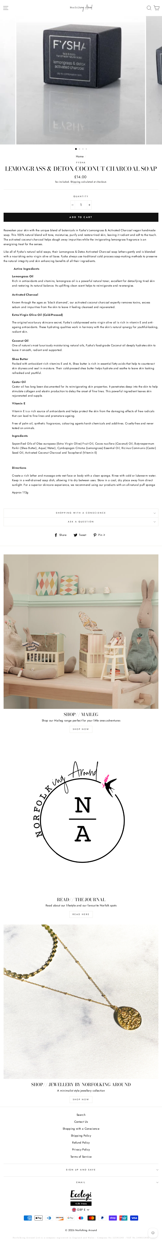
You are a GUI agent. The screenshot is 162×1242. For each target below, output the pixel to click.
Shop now (81, 1099)
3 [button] (83, 149)
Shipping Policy (81, 1135)
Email (81, 1182)
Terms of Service (81, 1156)
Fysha (81, 162)
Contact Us (81, 1122)
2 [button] (80, 149)
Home (80, 156)
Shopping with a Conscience (81, 512)
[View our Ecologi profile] (81, 1198)
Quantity (81, 196)
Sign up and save (81, 1169)
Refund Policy (81, 1142)
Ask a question (81, 521)
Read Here (81, 914)
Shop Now (81, 729)
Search (81, 1115)
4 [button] (87, 149)
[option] (81, 80)
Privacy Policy (81, 1149)
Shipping (75, 181)
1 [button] (76, 149)
